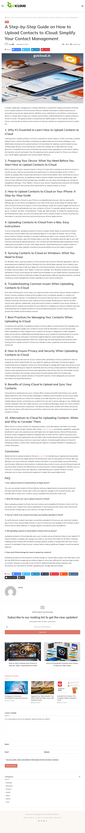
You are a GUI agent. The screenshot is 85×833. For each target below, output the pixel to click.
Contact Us (39, 817)
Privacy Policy (48, 817)
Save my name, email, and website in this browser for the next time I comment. (33, 760)
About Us (31, 817)
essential (42, 456)
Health (8, 792)
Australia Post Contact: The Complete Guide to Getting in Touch (66, 698)
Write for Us (57, 817)
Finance (8, 789)
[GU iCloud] (16, 5)
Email (7, 752)
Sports (8, 799)
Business (9, 783)
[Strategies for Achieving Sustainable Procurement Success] (16, 687)
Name (7, 744)
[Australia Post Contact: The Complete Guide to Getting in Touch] (68, 687)
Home (8, 17)
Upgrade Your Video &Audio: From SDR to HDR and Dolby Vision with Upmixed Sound (42, 698)
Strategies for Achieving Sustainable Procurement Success (16, 697)
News (8, 795)
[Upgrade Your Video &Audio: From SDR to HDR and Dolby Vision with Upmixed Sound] (42, 687)
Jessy (10, 44)
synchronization (48, 429)
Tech (13, 17)
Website (46, 752)
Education (9, 786)
